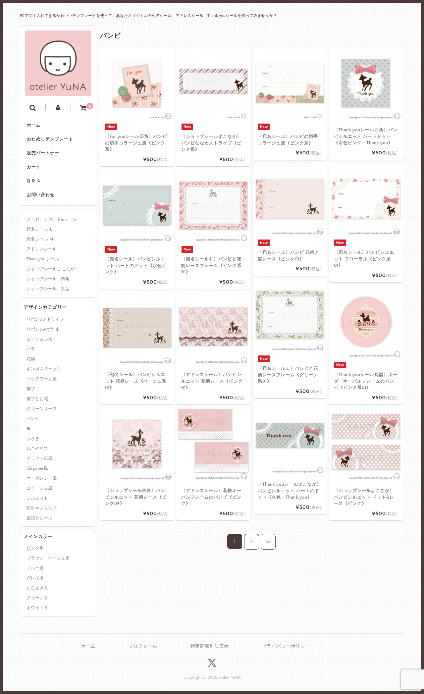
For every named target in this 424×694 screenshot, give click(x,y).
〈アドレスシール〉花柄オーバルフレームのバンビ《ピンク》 (211, 497)
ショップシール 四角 (48, 279)
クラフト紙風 (39, 458)
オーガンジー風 (41, 478)
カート (34, 167)
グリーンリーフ (41, 408)
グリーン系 (37, 598)
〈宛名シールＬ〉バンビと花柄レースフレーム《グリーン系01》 (288, 375)
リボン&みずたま (43, 329)
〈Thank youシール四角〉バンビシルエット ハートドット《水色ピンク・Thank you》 (366, 136)
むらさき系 (37, 588)
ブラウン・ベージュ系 (48, 558)
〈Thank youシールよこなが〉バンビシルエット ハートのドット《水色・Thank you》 (289, 491)
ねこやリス (37, 448)
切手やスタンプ (41, 508)
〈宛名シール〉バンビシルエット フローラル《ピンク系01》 (364, 259)
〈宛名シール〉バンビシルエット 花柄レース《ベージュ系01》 (136, 381)
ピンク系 (35, 548)
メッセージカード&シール (51, 219)
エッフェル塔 (39, 339)
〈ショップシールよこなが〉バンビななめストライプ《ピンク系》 (211, 143)
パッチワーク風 (41, 379)
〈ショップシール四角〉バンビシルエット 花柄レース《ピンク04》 (136, 497)
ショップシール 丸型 (48, 289)
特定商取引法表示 (209, 646)
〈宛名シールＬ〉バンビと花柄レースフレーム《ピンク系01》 (211, 265)
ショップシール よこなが (50, 269)
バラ (30, 349)
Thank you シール (42, 259)
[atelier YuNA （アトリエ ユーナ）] (58, 91)
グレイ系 (35, 578)
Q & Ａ (34, 181)
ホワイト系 (37, 608)
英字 (30, 389)
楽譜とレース (39, 518)
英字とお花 (37, 399)
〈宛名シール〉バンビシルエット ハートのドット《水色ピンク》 (136, 265)
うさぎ (32, 438)
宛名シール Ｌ (39, 229)
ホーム (34, 125)
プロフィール (143, 646)
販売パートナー (43, 153)
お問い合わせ (41, 194)
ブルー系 (35, 568)
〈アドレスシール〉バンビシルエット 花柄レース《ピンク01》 (212, 381)
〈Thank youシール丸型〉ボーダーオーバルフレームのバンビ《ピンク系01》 (366, 381)
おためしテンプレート (50, 139)
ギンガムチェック (43, 369)
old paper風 (37, 468)
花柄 (30, 359)
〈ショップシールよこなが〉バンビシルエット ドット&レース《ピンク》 (364, 497)
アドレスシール (41, 249)
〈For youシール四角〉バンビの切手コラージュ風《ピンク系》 (136, 143)
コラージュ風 (39, 488)
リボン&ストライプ (45, 319)
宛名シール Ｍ (39, 239)
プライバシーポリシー (286, 646)
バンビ (32, 418)
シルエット (37, 498)
